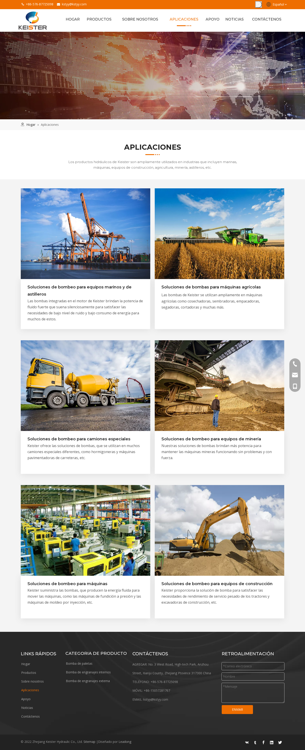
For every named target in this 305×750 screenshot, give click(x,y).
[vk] (247, 742)
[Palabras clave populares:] (258, 4)
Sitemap (89, 741)
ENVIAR (237, 709)
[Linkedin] (272, 742)
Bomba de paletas (79, 663)
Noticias (27, 708)
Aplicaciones (30, 690)
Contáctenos (30, 716)
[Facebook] (263, 742)
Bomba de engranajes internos (88, 672)
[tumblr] (255, 742)
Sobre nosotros (32, 681)
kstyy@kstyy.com (74, 4)
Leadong (125, 741)
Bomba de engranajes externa (88, 681)
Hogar (25, 664)
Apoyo (26, 699)
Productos (28, 672)
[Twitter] (280, 742)
